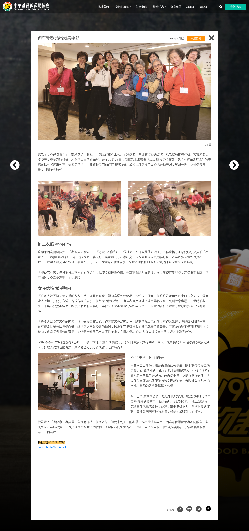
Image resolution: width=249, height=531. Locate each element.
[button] (19, 267)
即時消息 (158, 6)
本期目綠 (196, 38)
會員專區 (175, 6)
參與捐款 (235, 6)
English (190, 6)
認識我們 (103, 6)
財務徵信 (141, 6)
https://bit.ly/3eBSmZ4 (52, 447)
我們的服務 (122, 6)
